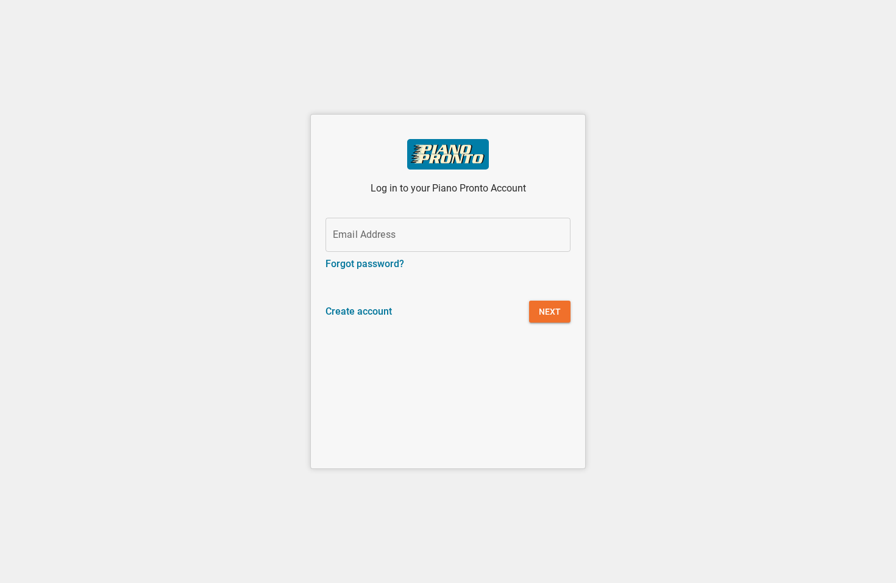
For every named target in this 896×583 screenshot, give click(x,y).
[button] (550, 312)
